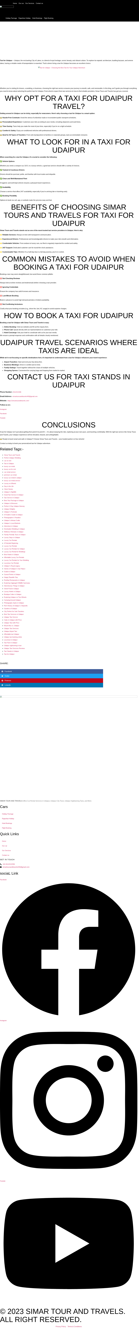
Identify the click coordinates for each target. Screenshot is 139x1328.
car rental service (10, 472)
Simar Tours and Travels (12, 455)
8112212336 (17, 392)
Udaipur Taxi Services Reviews (14, 648)
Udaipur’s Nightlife (10, 492)
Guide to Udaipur (9, 571)
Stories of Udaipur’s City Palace (14, 569)
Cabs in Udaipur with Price (13, 620)
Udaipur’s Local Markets (12, 523)
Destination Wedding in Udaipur (14, 529)
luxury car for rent (10, 469)
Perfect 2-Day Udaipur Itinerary (14, 506)
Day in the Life (9, 486)
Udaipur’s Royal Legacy (12, 566)
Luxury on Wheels (10, 483)
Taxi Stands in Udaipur (11, 651)
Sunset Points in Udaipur (12, 574)
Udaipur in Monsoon (10, 503)
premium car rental (10, 475)
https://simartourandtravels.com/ (18, 400)
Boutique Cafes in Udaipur (12, 594)
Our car (21, 3)
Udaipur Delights (9, 509)
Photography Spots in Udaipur (14, 603)
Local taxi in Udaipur (11, 640)
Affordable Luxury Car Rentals (14, 557)
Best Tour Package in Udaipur (14, 500)
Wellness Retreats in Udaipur (13, 532)
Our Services (29, 3)
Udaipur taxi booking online (13, 637)
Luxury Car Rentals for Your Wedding (16, 560)
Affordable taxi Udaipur (11, 634)
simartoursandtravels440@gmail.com (25, 396)
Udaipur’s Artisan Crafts (12, 520)
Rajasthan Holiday (25, 18)
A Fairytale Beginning (11, 543)
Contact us (39, 3)
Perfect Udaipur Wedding (12, 458)
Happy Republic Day (11, 577)
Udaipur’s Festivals (10, 512)
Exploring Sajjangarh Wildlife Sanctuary (17, 583)
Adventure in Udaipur (11, 526)
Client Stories (8, 489)
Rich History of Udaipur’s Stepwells (16, 606)
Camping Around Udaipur (12, 600)
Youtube (2, 418)
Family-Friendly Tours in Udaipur (15, 534)
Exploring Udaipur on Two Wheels (15, 597)
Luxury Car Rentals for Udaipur (14, 549)
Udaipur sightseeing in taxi (12, 645)
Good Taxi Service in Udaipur (13, 495)
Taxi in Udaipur (9, 463)
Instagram (3, 409)
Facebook (3, 413)
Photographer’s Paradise (12, 517)
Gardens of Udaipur (10, 608)
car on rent (7, 461)
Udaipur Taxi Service (11, 617)
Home (15, 3)
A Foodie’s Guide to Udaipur (13, 515)
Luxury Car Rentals (10, 540)
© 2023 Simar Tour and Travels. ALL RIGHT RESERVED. (62, 1315)
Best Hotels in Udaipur (11, 554)
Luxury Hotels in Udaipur (12, 591)
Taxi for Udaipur (9, 654)
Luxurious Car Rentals (11, 563)
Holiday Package (11, 18)
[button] (51, 671)
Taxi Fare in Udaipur (10, 643)
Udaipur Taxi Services (11, 628)
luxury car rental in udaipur (13, 478)
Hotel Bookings (37, 18)
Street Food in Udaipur (11, 588)
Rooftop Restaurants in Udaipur (14, 580)
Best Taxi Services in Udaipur (14, 614)
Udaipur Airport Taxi (10, 631)
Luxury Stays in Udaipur (12, 537)
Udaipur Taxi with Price (11, 623)
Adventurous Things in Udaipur (14, 586)
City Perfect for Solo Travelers (14, 611)
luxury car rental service (12, 480)
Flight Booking (48, 18)
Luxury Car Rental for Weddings (14, 552)
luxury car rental (9, 466)
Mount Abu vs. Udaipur (11, 625)
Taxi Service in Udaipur (11, 497)
